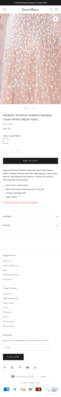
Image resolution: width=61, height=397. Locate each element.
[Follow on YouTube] (27, 367)
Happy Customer (10, 265)
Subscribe (13, 357)
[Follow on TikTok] (35, 367)
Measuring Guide (10, 298)
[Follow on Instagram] (12, 367)
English (43, 376)
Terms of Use (8, 326)
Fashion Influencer (11, 275)
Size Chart (7, 294)
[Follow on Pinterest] (19, 367)
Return (6, 317)
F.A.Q (5, 307)
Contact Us (8, 279)
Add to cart (30, 161)
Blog (5, 270)
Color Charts (8, 303)
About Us (7, 261)
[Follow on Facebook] (4, 367)
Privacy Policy (9, 321)
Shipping (7, 312)
